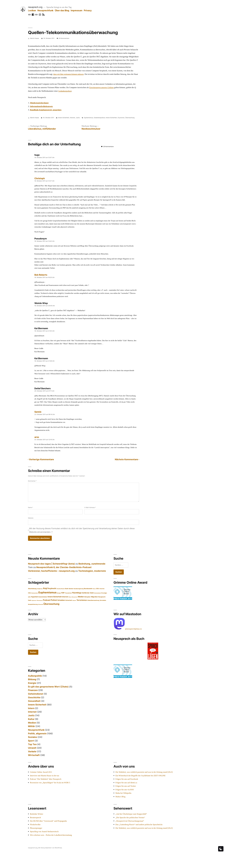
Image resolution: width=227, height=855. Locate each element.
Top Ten (32, 744)
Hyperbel (34, 597)
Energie (32, 683)
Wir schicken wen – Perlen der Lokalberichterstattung (51, 835)
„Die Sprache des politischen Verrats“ (130, 817)
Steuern (74, 600)
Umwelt (32, 748)
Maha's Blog (120, 796)
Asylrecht (52, 588)
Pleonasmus (39, 600)
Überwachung (130, 117)
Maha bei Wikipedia (123, 793)
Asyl (45, 588)
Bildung (32, 679)
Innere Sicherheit (63, 117)
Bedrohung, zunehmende (91, 563)
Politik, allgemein (37, 733)
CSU (29, 593)
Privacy (88, 10)
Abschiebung (32, 588)
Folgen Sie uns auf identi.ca (126, 782)
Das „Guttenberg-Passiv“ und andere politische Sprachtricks (139, 824)
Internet (72, 117)
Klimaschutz (74, 597)
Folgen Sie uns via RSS (124, 789)
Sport (31, 740)
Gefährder (86, 593)
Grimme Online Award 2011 (41, 772)
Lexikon (32, 10)
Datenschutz (34, 593)
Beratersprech (35, 817)
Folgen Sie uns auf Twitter (125, 786)
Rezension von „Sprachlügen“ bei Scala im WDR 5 (50, 782)
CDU (97, 588)
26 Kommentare (64, 38)
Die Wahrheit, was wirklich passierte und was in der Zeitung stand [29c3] (144, 772)
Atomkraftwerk (61, 588)
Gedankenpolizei (65, 91)
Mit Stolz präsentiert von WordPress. (50, 848)
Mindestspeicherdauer (39, 103)
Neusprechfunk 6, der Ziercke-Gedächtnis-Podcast (64, 567)
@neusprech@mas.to (133, 629)
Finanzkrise (68, 593)
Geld (92, 593)
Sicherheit (68, 600)
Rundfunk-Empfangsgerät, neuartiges (45, 110)
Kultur (31, 719)
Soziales (32, 737)
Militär (31, 726)
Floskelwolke (35, 824)
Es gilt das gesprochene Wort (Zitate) (48, 686)
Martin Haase (34, 38)
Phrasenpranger (36, 828)
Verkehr (32, 751)
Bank (66, 588)
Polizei (54, 600)
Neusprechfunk (45, 10)
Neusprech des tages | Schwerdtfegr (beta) (51, 563)
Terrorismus (82, 600)
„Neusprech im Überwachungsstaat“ (129, 821)
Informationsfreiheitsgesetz (41, 106)
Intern (31, 708)
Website (30, 518)
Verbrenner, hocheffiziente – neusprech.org (51, 571)
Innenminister (42, 597)
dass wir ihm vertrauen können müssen (68, 74)
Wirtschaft (40, 604)
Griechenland (97, 593)
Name (30, 507)
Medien (81, 597)
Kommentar (32, 481)
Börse (94, 588)
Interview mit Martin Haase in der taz (44, 775)
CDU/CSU (101, 588)
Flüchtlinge (77, 593)
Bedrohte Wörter (36, 814)
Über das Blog (62, 10)
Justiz (78, 117)
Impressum (76, 10)
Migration (94, 597)
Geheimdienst (35, 693)
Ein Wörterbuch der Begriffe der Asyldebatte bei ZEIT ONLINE (140, 775)
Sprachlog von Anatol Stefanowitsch (44, 831)
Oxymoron (121, 117)
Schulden (61, 600)
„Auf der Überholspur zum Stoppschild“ (131, 814)
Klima (70, 597)
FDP (62, 593)
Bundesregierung (79, 588)
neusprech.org (35, 7)
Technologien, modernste (92, 571)
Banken (71, 588)
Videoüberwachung (93, 600)
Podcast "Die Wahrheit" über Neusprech (45, 779)
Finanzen (33, 690)
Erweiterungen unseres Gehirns (101, 87)
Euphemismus (88, 117)
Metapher (87, 597)
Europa (59, 593)
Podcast (46, 600)
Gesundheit (34, 701)
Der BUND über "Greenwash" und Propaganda (48, 821)
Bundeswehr (88, 588)
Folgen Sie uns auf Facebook (126, 779)
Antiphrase (40, 588)
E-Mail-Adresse (90, 507)
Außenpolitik (35, 675)
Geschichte (34, 697)
